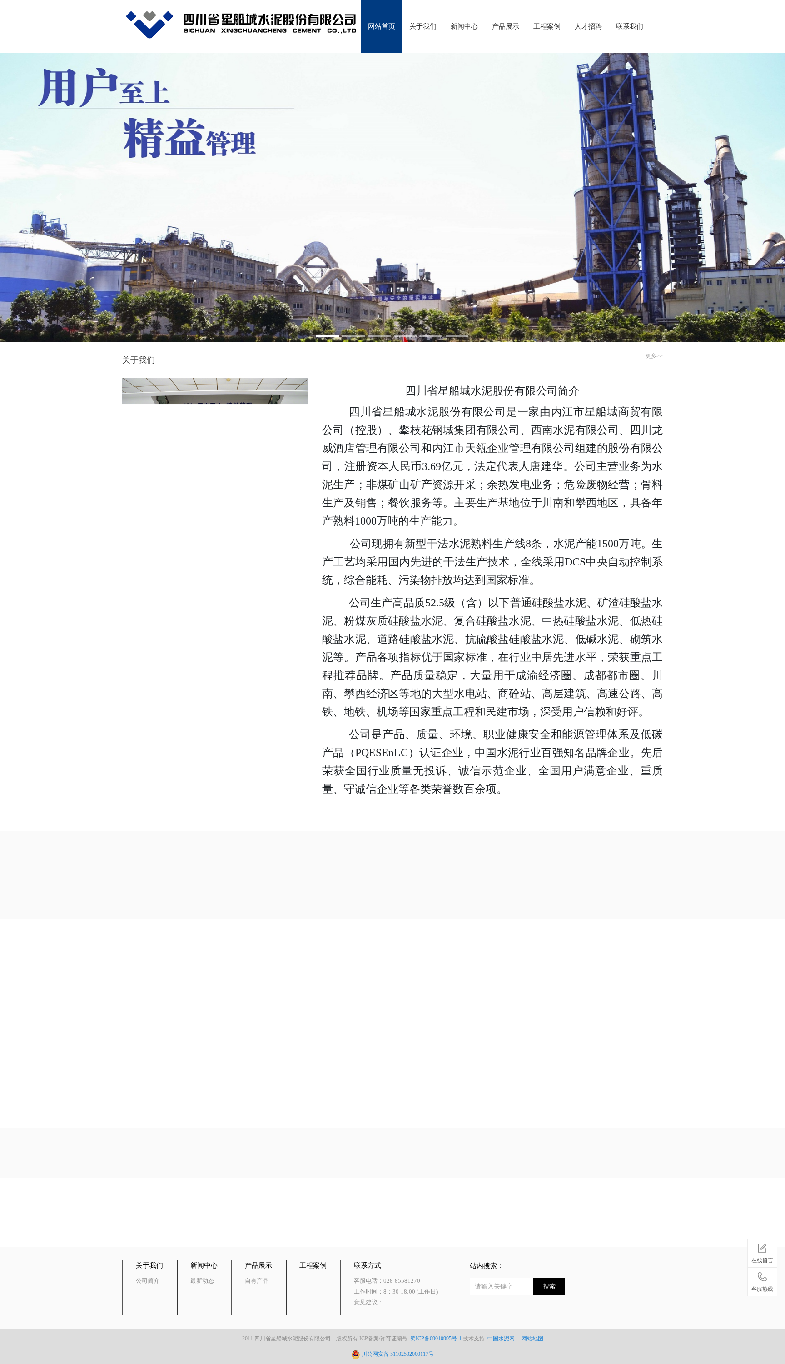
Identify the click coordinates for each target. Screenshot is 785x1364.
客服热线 (762, 1289)
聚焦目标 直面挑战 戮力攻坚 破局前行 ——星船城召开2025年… (269, 1006)
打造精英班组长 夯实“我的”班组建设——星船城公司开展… (533, 1047)
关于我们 (423, 26)
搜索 (549, 1286)
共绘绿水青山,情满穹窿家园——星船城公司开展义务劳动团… (267, 1088)
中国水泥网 (503, 1338)
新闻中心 (464, 26)
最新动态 (202, 1280)
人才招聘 (588, 26)
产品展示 (505, 26)
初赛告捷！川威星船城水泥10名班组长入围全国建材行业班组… (539, 965)
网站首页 (381, 26)
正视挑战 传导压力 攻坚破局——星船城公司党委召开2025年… (538, 1006)
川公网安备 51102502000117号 (398, 1354)
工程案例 (547, 26)
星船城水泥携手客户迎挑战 (481, 1088)
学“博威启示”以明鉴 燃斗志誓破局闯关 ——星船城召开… (260, 965)
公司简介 (147, 1280)
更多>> (654, 356)
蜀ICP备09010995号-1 (436, 1338)
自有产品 (392, 881)
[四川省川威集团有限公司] (145, 1222)
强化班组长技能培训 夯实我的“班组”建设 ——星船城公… (260, 1047)
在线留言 (762, 1260)
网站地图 (533, 1338)
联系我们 (629, 26)
